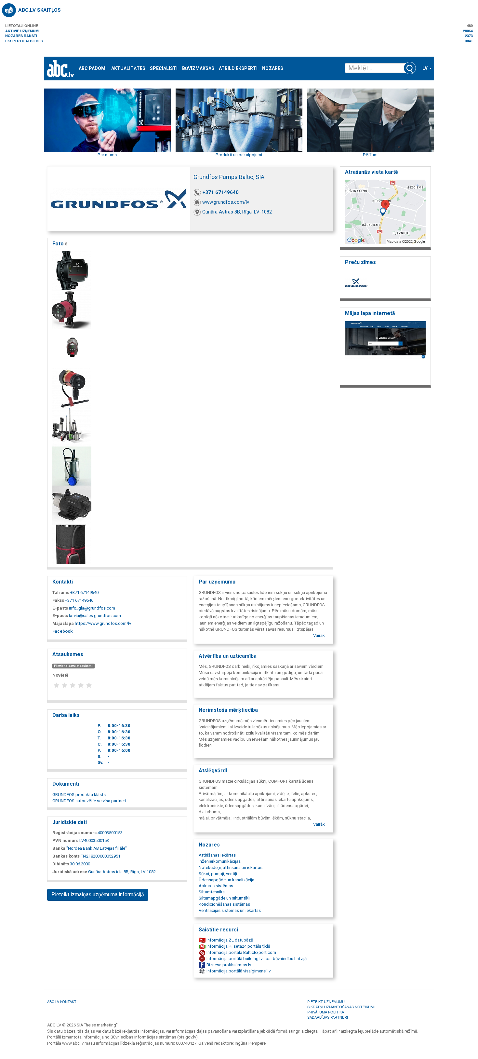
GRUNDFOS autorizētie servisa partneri (89, 800)
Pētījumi (370, 154)
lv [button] (425, 68)
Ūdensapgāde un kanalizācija (226, 879)
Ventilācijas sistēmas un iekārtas (230, 910)
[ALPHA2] (71, 309)
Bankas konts (66, 856)
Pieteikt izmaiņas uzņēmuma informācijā (97, 894)
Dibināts (60, 863)
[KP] (71, 465)
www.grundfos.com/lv (225, 202)
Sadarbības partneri (327, 1017)
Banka (58, 848)
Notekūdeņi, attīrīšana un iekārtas (230, 867)
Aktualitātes (128, 68)
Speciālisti (164, 68)
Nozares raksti (21, 35)
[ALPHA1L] (71, 270)
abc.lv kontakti (62, 1001)
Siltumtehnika (212, 891)
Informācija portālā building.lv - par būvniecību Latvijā (256, 958)
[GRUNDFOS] (71, 426)
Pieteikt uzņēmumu (326, 1001)
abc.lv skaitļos (39, 10)
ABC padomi (93, 68)
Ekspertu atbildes (24, 40)
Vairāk (319, 635)
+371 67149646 (79, 600)
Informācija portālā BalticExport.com (241, 952)
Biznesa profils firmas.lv (228, 964)
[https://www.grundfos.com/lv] (385, 351)
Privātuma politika (325, 1011)
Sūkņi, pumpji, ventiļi (218, 873)
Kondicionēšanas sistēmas (224, 904)
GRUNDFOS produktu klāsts (79, 794)
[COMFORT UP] (71, 387)
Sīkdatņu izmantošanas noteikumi (341, 1006)
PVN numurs (65, 840)
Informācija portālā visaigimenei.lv (238, 971)
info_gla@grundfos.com (92, 608)
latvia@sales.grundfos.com (95, 615)
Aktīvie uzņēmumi (22, 30)
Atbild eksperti (238, 68)
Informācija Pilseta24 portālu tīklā (238, 946)
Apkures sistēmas (216, 885)
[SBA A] (71, 544)
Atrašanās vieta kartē (371, 172)
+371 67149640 (221, 192)
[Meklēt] (410, 68)
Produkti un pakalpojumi (239, 154)
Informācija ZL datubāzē (229, 940)
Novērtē (60, 675)
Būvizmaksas (198, 68)
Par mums (107, 154)
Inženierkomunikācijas (220, 861)
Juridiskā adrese (69, 871)
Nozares (272, 68)
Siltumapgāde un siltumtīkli (224, 898)
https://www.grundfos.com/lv (103, 623)
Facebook (62, 631)
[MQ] (71, 504)
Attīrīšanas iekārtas (217, 855)
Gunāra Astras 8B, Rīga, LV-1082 (237, 212)
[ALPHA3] (71, 348)
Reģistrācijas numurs (74, 832)
